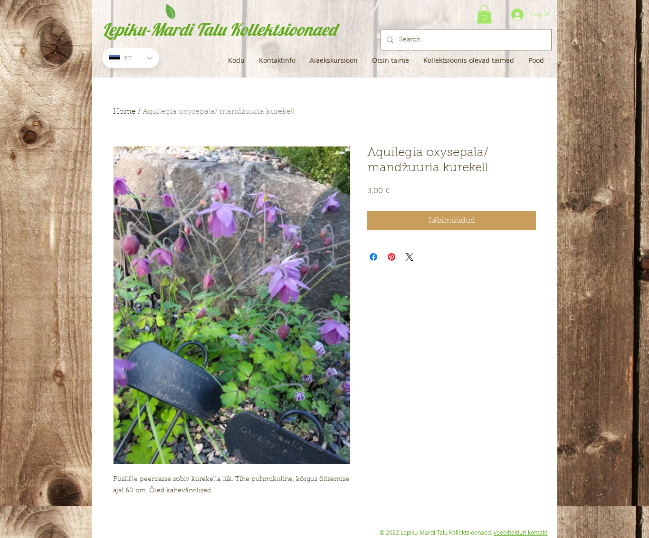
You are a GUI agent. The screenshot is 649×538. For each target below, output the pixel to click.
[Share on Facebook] (373, 257)
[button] (484, 14)
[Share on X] (409, 257)
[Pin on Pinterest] (391, 257)
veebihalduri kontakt (520, 532)
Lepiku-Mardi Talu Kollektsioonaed (219, 29)
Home (124, 112)
